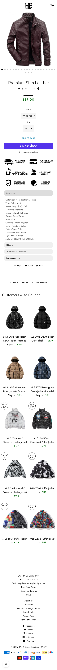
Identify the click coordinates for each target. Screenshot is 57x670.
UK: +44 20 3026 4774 (28, 575)
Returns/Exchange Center (28, 608)
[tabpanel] (28, 219)
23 (31, 72)
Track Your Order (28, 587)
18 (49, 69)
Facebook (29, 625)
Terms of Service (28, 619)
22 (28, 72)
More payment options (28, 152)
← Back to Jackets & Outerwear (28, 282)
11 (29, 69)
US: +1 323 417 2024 (28, 579)
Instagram (29, 637)
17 (46, 69)
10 (27, 69)
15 (41, 69)
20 (54, 69)
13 (35, 69)
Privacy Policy (29, 615)
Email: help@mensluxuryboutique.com (28, 583)
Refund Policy (29, 612)
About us (28, 600)
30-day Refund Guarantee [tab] (16, 251)
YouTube (30, 640)
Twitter (30, 629)
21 (25, 72)
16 (43, 69)
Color (28, 109)
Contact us (28, 604)
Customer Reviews (28, 591)
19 (52, 69)
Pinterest (30, 633)
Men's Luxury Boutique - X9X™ (33, 647)
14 (38, 69)
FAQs (28, 594)
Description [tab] (10, 193)
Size (28, 122)
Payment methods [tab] (13, 258)
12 (32, 69)
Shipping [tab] (9, 245)
